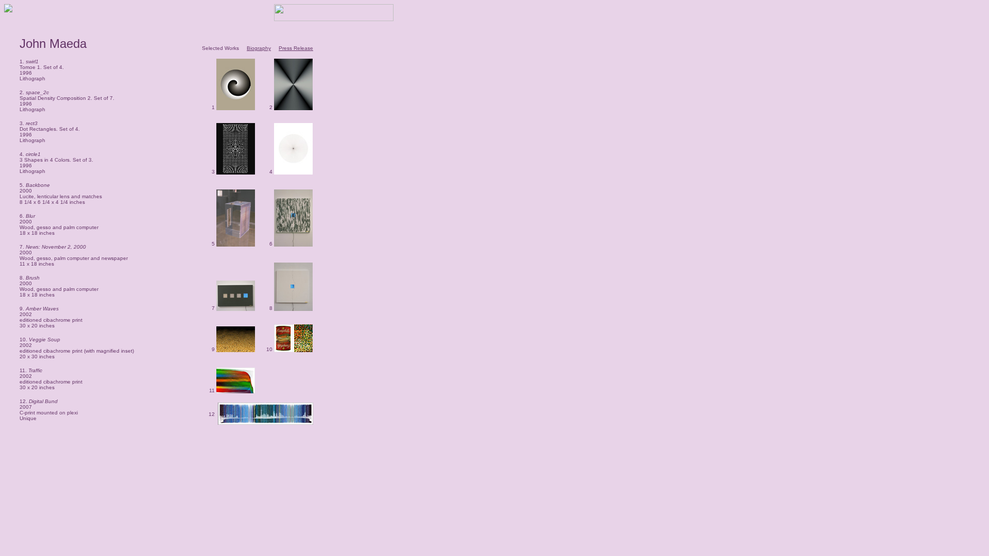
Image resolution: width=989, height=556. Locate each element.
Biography (259, 48)
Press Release (296, 48)
